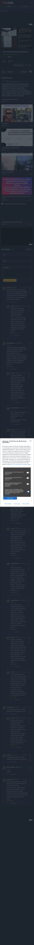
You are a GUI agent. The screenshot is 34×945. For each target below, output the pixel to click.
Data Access (17, 503)
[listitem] (17, 469)
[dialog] (17, 472)
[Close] (30, 441)
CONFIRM (10, 498)
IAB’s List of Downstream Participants (19, 464)
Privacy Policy (26, 503)
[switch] (28, 472)
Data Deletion (8, 503)
